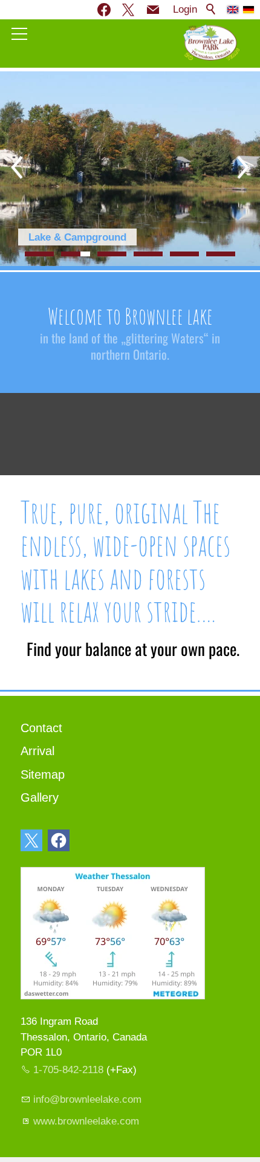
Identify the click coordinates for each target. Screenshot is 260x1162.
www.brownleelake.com (86, 1121)
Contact (41, 728)
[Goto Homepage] (211, 42)
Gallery (40, 797)
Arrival (37, 751)
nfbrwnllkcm (88, 1099)
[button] (153, 9)
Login (185, 9)
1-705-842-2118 (68, 1070)
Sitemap (43, 774)
